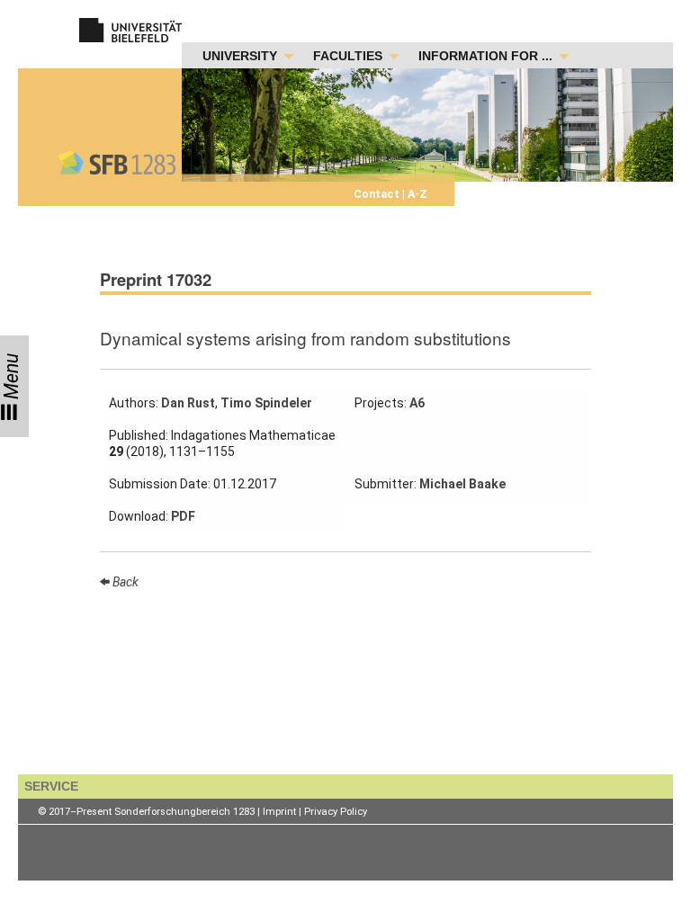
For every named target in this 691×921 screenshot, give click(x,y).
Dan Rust (188, 403)
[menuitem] (243, 56)
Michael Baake (462, 484)
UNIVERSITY (239, 56)
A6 (417, 403)
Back (124, 582)
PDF (183, 516)
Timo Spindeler (266, 403)
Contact (378, 194)
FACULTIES (347, 56)
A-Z (416, 194)
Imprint (279, 812)
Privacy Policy (335, 812)
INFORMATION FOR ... (485, 56)
